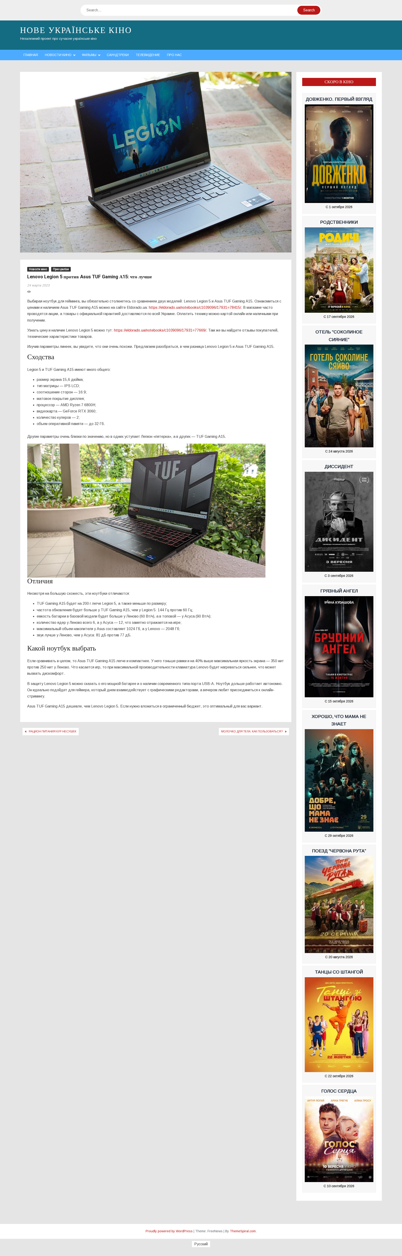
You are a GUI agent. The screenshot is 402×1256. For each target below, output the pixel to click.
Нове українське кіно (76, 30)
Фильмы (89, 55)
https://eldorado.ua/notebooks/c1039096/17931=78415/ (195, 307)
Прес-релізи (61, 269)
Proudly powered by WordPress (169, 1231)
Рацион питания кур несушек (52, 731)
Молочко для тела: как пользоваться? (252, 731)
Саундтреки (118, 55)
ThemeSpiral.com (243, 1231)
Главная (30, 55)
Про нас (174, 55)
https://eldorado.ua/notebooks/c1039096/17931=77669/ (160, 330)
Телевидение (148, 55)
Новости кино (58, 55)
